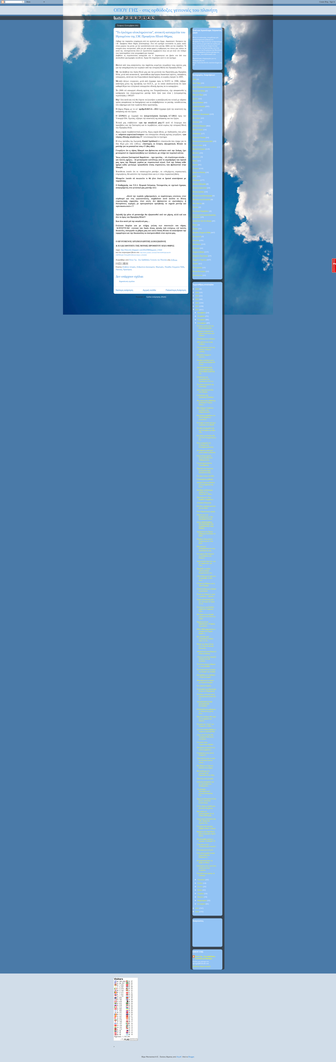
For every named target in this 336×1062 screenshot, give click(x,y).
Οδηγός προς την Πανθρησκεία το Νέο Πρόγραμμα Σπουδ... (205, 517)
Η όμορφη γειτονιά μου (205, 850)
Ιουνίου (200, 887)
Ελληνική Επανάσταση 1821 (203, 141)
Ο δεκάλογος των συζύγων (206, 339)
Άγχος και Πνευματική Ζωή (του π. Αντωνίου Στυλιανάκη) (206, 801)
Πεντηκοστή (197, 236)
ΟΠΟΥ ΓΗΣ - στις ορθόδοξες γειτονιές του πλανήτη (165, 10)
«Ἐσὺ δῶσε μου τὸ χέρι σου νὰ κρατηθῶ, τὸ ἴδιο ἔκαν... (206, 578)
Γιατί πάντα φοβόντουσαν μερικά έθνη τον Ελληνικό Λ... (206, 855)
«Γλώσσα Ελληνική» (204, 503)
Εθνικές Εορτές (198, 130)
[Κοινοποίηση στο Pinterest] (127, 263)
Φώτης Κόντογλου (199, 271)
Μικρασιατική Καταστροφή (202, 196)
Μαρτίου (200, 897)
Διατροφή (196, 122)
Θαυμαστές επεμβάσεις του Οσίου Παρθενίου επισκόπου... (206, 417)
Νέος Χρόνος (197, 203)
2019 (197, 289)
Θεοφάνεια (196, 157)
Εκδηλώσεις (197, 134)
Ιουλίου (200, 883)
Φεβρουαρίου (202, 900)
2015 (197, 299)
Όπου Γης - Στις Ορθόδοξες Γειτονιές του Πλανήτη (205, 957)
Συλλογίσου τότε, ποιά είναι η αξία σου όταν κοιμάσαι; (206, 868)
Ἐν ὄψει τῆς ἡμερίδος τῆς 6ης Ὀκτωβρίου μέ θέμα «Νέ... (206, 430)
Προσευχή (196, 248)
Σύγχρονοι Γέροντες (199, 260)
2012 (197, 310)
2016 (197, 296)
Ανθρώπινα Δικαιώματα (146, 267)
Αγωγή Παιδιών (198, 102)
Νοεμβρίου (201, 316)
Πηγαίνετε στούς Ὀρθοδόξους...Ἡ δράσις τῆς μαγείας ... (206, 624)
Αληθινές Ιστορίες (129, 267)
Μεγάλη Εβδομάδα (199, 184)
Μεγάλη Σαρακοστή (200, 188)
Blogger (191, 1057)
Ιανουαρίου (201, 904)
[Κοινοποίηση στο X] (122, 263)
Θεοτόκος (196, 153)
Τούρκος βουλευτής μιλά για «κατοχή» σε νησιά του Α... (206, 602)
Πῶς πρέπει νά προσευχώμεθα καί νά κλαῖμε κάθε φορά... (205, 813)
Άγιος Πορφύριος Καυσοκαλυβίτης (205, 87)
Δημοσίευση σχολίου (127, 281)
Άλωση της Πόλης (199, 91)
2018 (197, 292)
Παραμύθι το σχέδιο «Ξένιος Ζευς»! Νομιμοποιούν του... (205, 571)
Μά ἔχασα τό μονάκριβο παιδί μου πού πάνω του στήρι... (206, 616)
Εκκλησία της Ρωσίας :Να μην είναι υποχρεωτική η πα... (206, 438)
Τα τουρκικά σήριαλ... (204, 686)
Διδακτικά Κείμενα (199, 126)
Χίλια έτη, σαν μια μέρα (205, 778)
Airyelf (179, 1057)
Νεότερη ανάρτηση (124, 290)
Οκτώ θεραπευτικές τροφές (206, 511)
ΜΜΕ (195, 176)
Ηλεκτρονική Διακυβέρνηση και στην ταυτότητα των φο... (206, 549)
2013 (197, 306)
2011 (197, 908)
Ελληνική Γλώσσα (199, 137)
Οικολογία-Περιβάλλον (201, 211)
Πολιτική (119, 270)
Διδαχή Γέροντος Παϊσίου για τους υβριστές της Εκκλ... (206, 485)
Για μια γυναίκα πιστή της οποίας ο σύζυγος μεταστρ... (206, 349)
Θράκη (195, 161)
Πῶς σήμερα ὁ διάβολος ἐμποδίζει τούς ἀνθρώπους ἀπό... (205, 410)
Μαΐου (200, 890)
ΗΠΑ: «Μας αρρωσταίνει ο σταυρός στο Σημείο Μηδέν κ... (206, 631)
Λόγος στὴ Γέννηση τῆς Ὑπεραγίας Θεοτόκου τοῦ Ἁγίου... (205, 737)
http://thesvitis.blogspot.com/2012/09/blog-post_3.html (141, 250)
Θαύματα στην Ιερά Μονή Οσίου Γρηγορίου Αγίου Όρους (206, 834)
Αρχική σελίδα (149, 290)
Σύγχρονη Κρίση (198, 252)
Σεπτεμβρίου (202, 323)
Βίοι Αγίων (196, 118)
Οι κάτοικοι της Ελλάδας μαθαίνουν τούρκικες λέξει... (205, 609)
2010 (197, 912)
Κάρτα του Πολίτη (199, 172)
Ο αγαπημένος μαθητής (205, 479)
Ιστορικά (196, 168)
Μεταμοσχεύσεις (198, 192)
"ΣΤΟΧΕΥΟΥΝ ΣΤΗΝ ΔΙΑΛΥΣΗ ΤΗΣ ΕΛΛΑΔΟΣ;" (204, 704)
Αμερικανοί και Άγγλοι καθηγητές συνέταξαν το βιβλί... (206, 534)
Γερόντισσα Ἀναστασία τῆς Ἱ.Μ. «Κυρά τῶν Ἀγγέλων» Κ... (206, 821)
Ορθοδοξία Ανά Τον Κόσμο (202, 221)
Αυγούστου (201, 880)
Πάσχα (195, 225)
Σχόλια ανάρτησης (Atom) (156, 297)
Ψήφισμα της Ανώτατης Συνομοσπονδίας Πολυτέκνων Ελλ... (205, 471)
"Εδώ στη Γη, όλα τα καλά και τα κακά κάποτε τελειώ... (206, 760)
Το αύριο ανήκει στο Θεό (205, 476)
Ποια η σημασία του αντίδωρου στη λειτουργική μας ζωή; (205, 445)
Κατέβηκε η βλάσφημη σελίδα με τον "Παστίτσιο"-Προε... (205, 492)
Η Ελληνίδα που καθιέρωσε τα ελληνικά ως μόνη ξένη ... (206, 711)
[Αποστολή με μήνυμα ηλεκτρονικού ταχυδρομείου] (117, 263)
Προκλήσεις (127, 270)
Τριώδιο (195, 264)
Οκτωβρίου (201, 320)
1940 (194, 79)
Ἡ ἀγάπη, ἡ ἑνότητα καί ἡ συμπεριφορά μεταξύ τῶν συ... (206, 696)
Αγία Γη (195, 99)
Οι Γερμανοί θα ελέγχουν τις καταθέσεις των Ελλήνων (205, 556)
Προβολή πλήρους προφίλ (202, 966)
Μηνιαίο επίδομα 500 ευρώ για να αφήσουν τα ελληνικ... (206, 719)
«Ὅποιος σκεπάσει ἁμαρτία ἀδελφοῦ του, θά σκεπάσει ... (206, 659)
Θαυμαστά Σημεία (199, 149)
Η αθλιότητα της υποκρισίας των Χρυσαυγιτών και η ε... (205, 379)
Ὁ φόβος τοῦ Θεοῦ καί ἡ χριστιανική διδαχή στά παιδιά (206, 362)
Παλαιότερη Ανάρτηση (176, 290)
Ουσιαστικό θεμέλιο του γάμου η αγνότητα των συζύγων (205, 333)
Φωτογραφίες (197, 267)
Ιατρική (195, 165)
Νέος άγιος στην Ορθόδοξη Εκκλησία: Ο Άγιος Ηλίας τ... (206, 403)
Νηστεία (195, 207)
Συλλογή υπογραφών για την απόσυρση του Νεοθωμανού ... (205, 784)
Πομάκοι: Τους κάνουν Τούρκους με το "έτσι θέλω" (205, 541)
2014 (197, 303)
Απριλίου (200, 893)
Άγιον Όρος (197, 83)
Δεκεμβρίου (201, 313)
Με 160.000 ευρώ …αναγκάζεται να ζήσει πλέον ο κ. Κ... (205, 639)
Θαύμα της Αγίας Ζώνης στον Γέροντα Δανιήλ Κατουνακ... (205, 646)
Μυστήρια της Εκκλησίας (201, 199)
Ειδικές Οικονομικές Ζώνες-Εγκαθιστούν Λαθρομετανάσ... (205, 458)
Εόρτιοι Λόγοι (198, 145)
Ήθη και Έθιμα (198, 95)
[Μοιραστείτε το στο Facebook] (124, 263)
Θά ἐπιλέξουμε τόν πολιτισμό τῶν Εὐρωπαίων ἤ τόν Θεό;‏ (205, 773)
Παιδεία (195, 229)
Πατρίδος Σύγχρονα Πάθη (174, 267)
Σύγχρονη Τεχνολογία (200, 256)
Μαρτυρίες (160, 267)
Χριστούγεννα (197, 275)
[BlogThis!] (119, 263)
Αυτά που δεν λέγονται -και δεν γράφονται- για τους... (206, 563)
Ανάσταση (196, 110)
